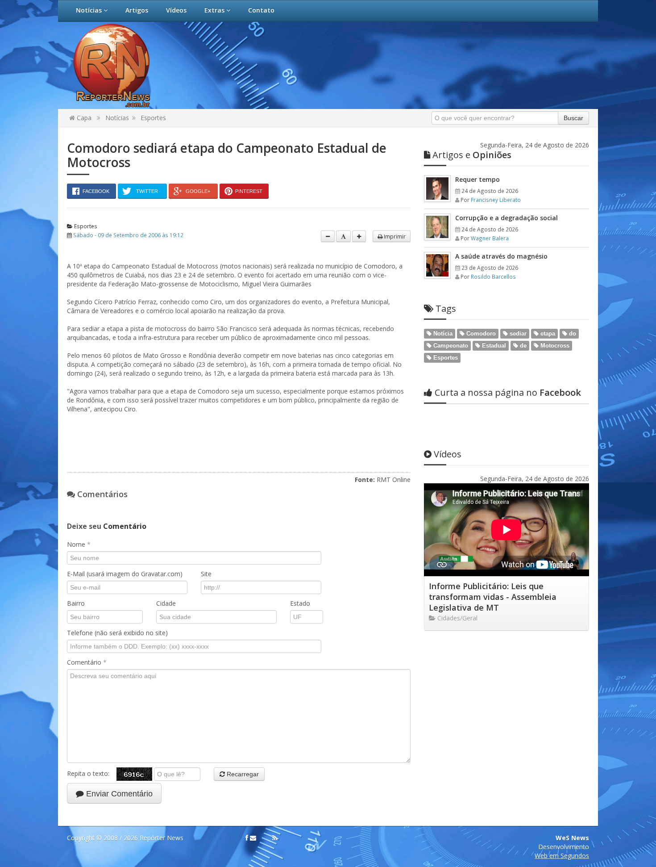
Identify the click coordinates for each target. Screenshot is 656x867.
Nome (79, 544)
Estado (300, 603)
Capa (83, 117)
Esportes (153, 117)
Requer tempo (477, 179)
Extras (215, 10)
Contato (261, 10)
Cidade (166, 603)
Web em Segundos (562, 855)
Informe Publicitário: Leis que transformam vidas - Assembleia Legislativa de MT (492, 597)
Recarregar (242, 774)
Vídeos (176, 10)
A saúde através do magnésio (501, 256)
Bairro (76, 603)
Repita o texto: (91, 773)
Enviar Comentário (118, 793)
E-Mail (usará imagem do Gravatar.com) (125, 574)
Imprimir (394, 236)
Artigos (136, 10)
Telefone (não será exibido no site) (117, 632)
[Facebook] (246, 838)
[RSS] (274, 838)
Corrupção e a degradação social (506, 218)
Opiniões (471, 155)
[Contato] (253, 838)
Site (206, 574)
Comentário (87, 662)
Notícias (90, 10)
